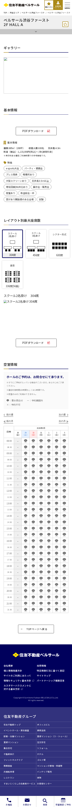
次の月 (62, 421)
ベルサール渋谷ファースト (33, 13)
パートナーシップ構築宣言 (51, 680)
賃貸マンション (11, 742)
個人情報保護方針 (13, 670)
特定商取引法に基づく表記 (51, 670)
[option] (36, 77)
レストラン (9, 777)
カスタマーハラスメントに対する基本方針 (17, 687)
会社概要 (8, 665)
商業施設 (8, 765)
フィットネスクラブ (13, 759)
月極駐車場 (9, 771)
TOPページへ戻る (36, 629)
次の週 (62, 414)
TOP (5, 13)
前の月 (9, 421)
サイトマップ (44, 675)
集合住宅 (8, 748)
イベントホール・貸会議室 (16, 730)
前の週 (9, 414)
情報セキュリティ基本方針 (17, 680)
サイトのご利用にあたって (17, 675)
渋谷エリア (14, 13)
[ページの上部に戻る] (65, 791)
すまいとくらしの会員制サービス (19, 783)
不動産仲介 (9, 754)
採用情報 (41, 665)
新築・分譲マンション (14, 736)
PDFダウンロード (33, 131)
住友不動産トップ (12, 724)
